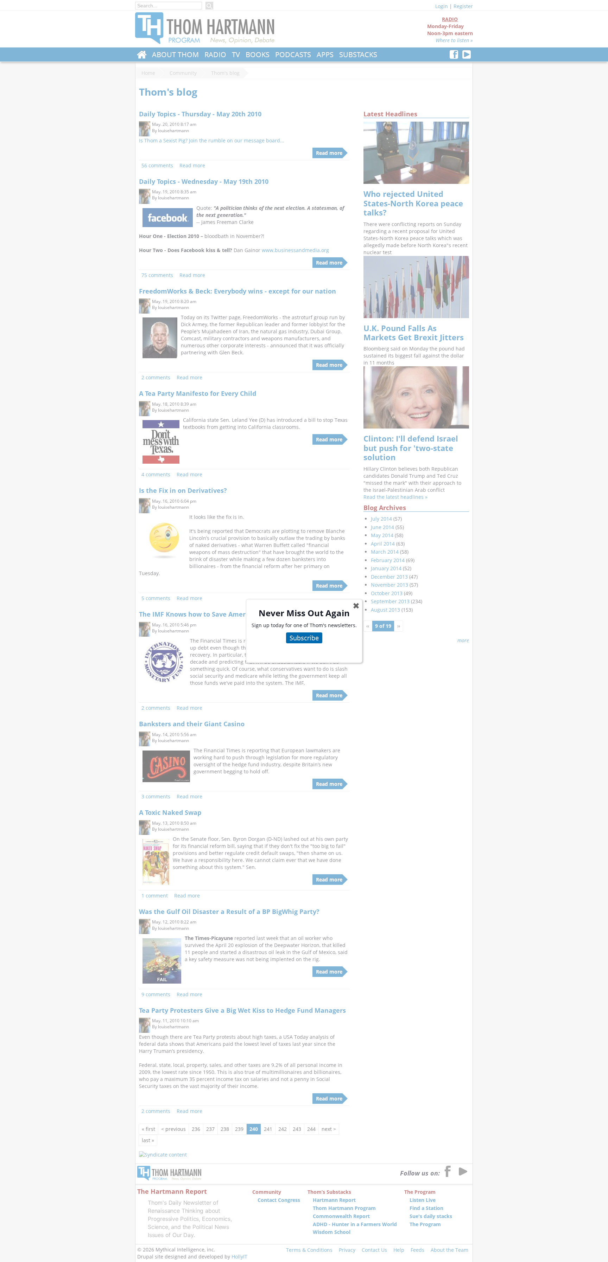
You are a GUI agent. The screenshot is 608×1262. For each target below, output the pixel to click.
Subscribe (304, 637)
